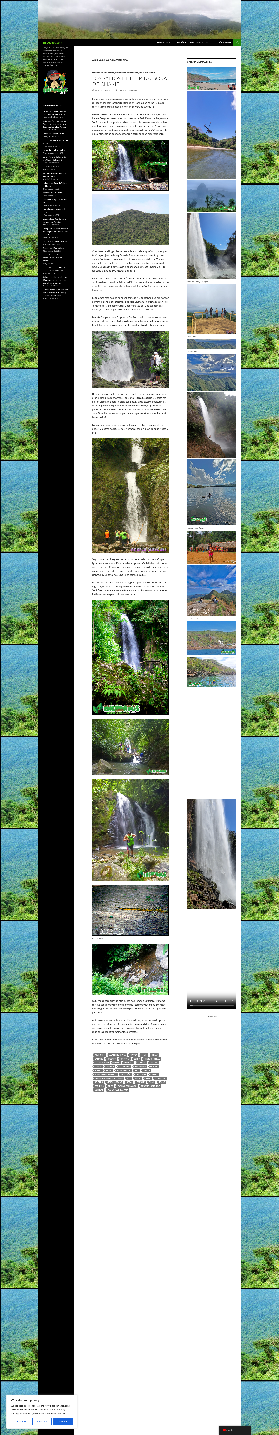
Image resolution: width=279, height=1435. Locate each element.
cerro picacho (102, 1063)
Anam (144, 1055)
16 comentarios (131, 90)
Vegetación (151, 73)
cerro (137, 1059)
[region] (42, 1412)
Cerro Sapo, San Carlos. (52, 166)
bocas (155, 1055)
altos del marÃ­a (117, 1055)
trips (110, 1086)
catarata (124, 1059)
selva (147, 1078)
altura (133, 1055)
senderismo (160, 1078)
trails (162, 1082)
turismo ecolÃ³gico (127, 1086)
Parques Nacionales (199, 42)
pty (128, 1078)
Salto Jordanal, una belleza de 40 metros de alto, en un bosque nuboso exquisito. (55, 280)
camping (99, 1059)
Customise (21, 1421)
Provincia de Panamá (126, 73)
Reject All (42, 1421)
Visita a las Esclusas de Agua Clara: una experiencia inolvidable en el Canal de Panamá (55, 124)
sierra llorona (114, 1082)
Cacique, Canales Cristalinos (54, 133)
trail (151, 1082)
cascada (112, 1059)
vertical (99, 1090)
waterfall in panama (118, 1090)
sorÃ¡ (129, 1082)
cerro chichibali (152, 1059)
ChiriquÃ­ (128, 1063)
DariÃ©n (110, 1067)
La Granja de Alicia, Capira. (54, 150)
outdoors (141, 1074)
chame (116, 1063)
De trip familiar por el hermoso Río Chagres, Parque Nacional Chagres (55, 231)
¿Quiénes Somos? (223, 42)
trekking (99, 1086)
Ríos (141, 73)
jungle (146, 1070)
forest (98, 1070)
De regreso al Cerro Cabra (53, 248)
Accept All (63, 1421)
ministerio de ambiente (106, 1074)
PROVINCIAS (162, 42)
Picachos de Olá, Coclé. (52, 193)
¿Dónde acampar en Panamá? (55, 241)
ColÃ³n (98, 1067)
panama (154, 1074)
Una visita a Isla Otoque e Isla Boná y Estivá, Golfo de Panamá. (55, 258)
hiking (109, 1070)
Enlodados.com (52, 42)
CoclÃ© (153, 1063)
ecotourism (124, 1067)
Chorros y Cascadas (103, 73)
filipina (153, 1067)
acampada (100, 1055)
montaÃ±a (126, 1074)
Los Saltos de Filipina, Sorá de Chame (129, 81)
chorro (141, 1063)
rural (138, 1078)
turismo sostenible (150, 1086)
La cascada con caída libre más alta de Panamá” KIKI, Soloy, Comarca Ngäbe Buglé (55, 292)
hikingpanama (123, 1070)
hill (137, 1070)
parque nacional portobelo (109, 1078)
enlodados (140, 1067)
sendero (99, 1082)
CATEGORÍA (179, 42)
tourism (141, 1082)
